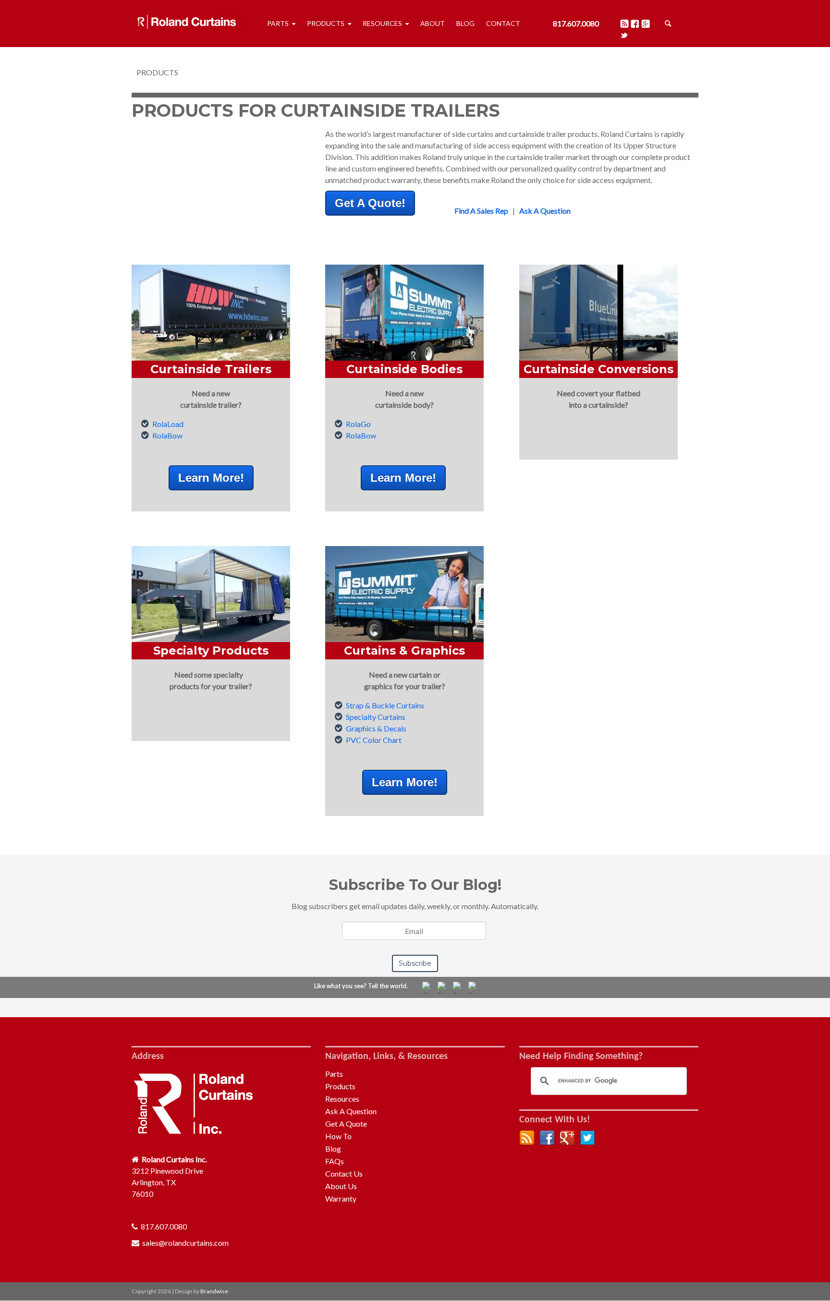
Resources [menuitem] (382, 23)
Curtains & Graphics (404, 650)
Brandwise (214, 1291)
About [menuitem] (432, 23)
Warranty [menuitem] (340, 1198)
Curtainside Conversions (598, 369)
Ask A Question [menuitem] (351, 1111)
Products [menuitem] (325, 23)
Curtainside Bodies (404, 369)
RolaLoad (167, 423)
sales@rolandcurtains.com (185, 1242)
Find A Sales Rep (481, 210)
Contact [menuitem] (503, 23)
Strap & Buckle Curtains (385, 705)
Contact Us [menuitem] (344, 1173)
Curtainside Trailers (210, 369)
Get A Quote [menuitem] (346, 1123)
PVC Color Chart (374, 739)
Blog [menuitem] (465, 23)
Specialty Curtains (375, 716)
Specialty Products (211, 650)
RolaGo (358, 423)
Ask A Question (545, 210)
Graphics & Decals (376, 728)
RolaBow (167, 435)
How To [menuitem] (338, 1136)
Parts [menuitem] (278, 23)
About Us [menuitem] (341, 1186)
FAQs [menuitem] (334, 1161)
